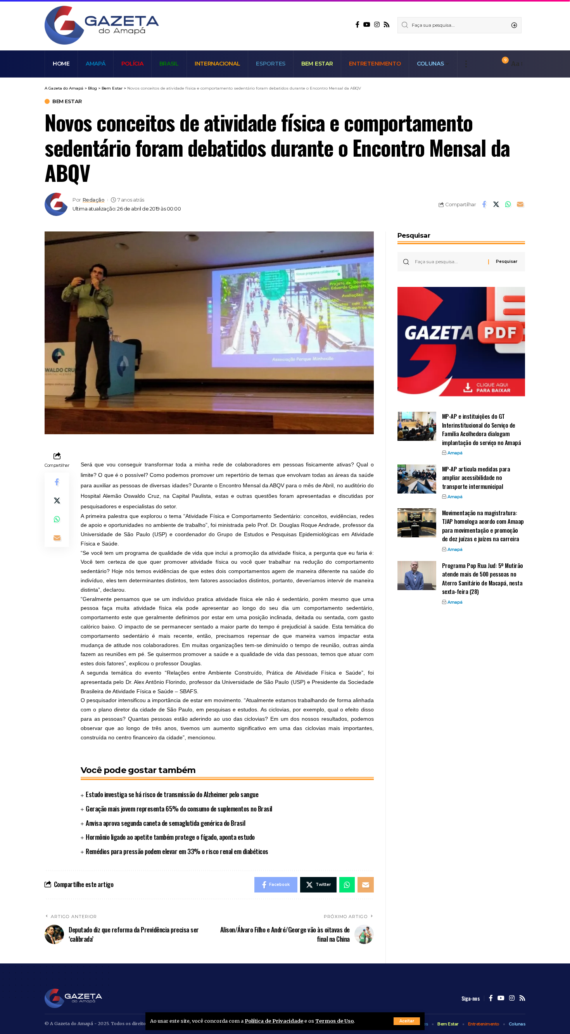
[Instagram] (377, 24)
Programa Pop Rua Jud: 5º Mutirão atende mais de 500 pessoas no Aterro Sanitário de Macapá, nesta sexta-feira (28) (482, 578)
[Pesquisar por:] (448, 261)
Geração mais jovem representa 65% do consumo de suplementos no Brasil (179, 808)
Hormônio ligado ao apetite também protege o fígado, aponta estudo (170, 837)
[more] (466, 64)
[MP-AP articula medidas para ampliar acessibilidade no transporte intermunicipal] (416, 479)
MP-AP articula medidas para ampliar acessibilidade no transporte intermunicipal (476, 477)
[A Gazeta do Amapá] (102, 25)
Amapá (455, 453)
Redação (94, 200)
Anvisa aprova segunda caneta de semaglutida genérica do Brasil (165, 823)
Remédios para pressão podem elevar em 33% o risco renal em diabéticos (177, 851)
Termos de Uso (334, 1021)
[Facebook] (357, 24)
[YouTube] (366, 24)
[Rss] (387, 24)
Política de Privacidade (274, 1021)
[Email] (520, 204)
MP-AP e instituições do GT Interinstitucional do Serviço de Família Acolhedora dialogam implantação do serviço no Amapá (481, 429)
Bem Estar (67, 101)
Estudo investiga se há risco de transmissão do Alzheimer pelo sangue (172, 794)
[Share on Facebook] (483, 204)
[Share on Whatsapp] (508, 204)
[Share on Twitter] (496, 204)
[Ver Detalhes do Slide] (461, 341)
